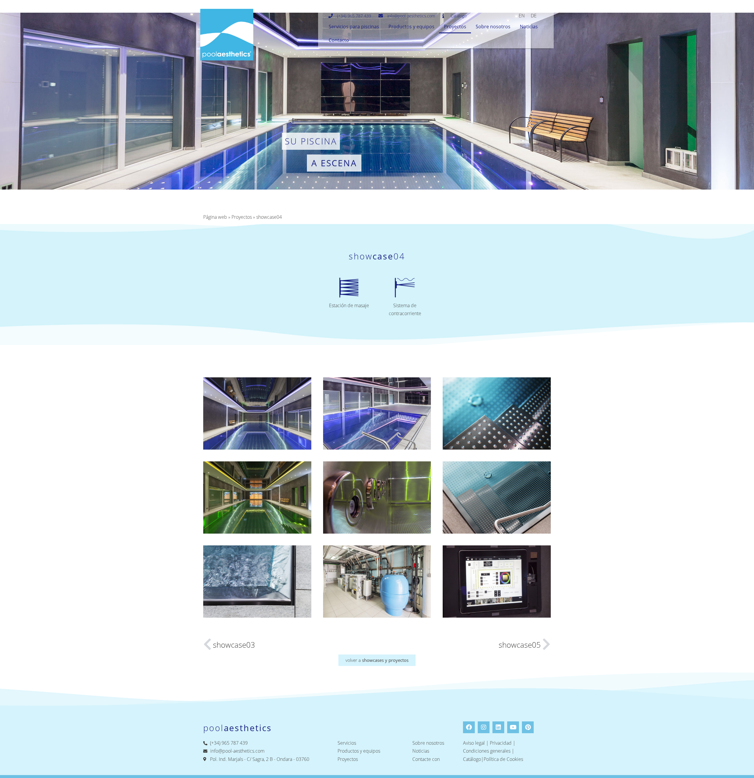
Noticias (529, 26)
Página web (215, 217)
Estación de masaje (349, 305)
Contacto (339, 40)
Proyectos (455, 26)
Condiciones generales (486, 751)
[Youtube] (513, 727)
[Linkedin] (498, 727)
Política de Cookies (503, 759)
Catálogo (472, 759)
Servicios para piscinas (354, 26)
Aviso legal (474, 743)
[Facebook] (469, 727)
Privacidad (501, 743)
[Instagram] (484, 727)
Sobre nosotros (493, 26)
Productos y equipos (411, 26)
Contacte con (426, 759)
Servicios (347, 743)
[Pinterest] (528, 727)
